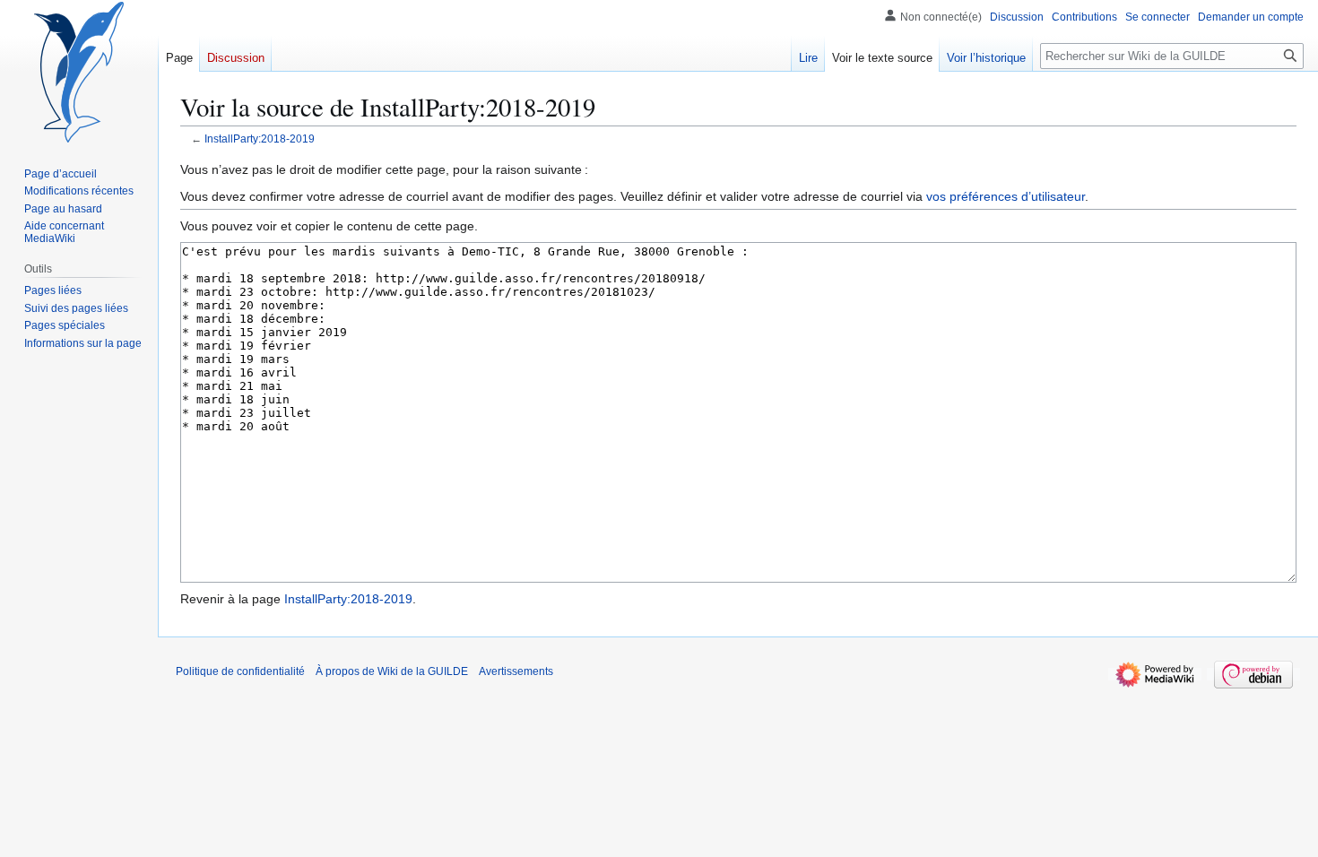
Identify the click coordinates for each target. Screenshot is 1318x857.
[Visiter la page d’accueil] (79, 71)
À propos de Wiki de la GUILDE (392, 671)
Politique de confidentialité (240, 671)
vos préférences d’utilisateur (1005, 196)
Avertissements (516, 671)
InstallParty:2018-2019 (259, 138)
